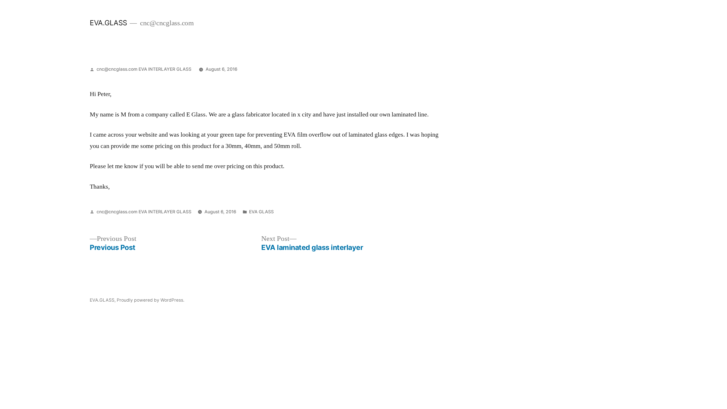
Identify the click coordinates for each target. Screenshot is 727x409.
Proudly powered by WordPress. (150, 300)
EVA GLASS (261, 211)
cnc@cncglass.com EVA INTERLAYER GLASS (144, 69)
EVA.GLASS (108, 22)
